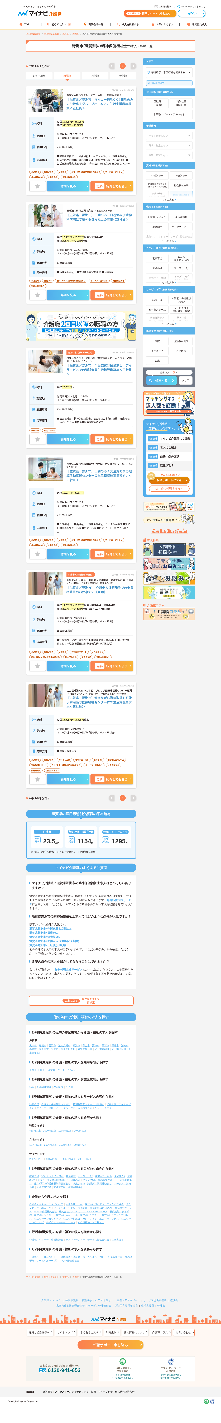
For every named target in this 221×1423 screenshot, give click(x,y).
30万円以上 (80, 1144)
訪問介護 (34, 1104)
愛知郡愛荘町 (85, 1049)
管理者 (161, 1305)
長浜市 (52, 1045)
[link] (39, 75)
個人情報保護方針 (124, 1391)
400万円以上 (85, 1159)
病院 (31, 1087)
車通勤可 (71, 1176)
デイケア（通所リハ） (49, 1108)
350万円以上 (69, 1159)
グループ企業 (105, 1391)
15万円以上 (35, 1144)
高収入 (41, 1180)
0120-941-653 (64, 1370)
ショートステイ (103, 1108)
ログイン (191, 13)
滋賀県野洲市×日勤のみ (44, 932)
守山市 (86, 1045)
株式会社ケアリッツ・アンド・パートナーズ (83, 1211)
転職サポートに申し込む (149, 13)
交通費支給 (60, 1187)
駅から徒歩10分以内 (52, 1176)
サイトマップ (65, 1332)
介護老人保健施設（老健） (55, 1104)
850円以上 (35, 1130)
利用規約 (111, 1332)
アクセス (59, 1391)
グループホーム (71, 1108)
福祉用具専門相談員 (126, 1305)
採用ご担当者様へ (39, 1332)
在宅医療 (58, 1087)
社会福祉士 (50, 1257)
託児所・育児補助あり (99, 1183)
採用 (93, 1391)
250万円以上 (36, 1159)
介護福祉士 (35, 1257)
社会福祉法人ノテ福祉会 (91, 1222)
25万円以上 (65, 1144)
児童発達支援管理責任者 (70, 1305)
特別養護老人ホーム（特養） (88, 1104)
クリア (185, 380)
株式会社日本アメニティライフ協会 (104, 1204)
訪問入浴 (87, 1108)
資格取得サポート (107, 1180)
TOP (26, 24)
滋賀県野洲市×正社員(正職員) (47, 945)
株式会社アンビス (109, 1218)
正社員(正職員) (37, 1069)
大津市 (33, 1045)
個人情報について (134, 1332)
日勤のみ (75, 1180)
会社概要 (47, 1391)
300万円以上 (52, 1159)
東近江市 (44, 1049)
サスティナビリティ (78, 1391)
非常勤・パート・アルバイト (63, 1069)
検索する (161, 380)
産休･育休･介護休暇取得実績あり (52, 1183)
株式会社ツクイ (74, 1204)
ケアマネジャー (104, 1300)
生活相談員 (57, 1239)
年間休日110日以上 (57, 1180)
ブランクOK (89, 1180)
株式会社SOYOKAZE (101, 1208)
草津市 (76, 1045)
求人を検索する (130, 24)
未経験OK (119, 1176)
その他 (69, 1087)
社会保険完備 (44, 1187)
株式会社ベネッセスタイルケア (46, 1204)
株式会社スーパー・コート (60, 1222)
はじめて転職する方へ (169, 488)
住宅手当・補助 (103, 1176)
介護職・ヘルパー (39, 1239)
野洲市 (157, 83)
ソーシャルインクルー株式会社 (70, 1208)
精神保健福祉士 (70, 1260)
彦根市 (42, 1045)
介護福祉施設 (44, 1087)
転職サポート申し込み (110, 1345)
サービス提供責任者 (98, 1239)
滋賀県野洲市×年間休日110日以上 (50, 928)
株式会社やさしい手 (67, 1215)
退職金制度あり (76, 1187)
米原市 (54, 1049)
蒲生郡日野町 (68, 1049)
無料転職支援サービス (69, 969)
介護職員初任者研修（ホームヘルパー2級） (82, 1257)
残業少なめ (79, 1183)
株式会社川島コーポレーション (80, 1218)
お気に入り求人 (164, 24)
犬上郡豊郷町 (102, 1049)
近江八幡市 (64, 1045)
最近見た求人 (199, 24)
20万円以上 (50, 1144)
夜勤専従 (34, 1176)
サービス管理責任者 (99, 1305)
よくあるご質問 (89, 1332)
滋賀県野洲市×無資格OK (44, 936)
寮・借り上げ (85, 1176)
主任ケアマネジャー (128, 1300)
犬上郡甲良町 (119, 1049)
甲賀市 (105, 1045)
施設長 (174, 1300)
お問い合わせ (183, 1332)
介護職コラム (160, 1332)
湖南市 (124, 1045)
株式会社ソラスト (44, 1215)
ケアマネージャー (75, 1239)
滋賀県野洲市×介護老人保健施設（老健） (55, 941)
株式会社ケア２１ (89, 1215)
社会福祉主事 (115, 1257)
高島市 (33, 1049)
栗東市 (95, 1045)
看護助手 (87, 1300)
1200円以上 (64, 1130)
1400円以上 (80, 1130)
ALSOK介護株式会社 (45, 1211)
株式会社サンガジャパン (47, 1218)
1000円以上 (49, 1130)
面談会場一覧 (96, 24)
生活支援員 (118, 1239)
